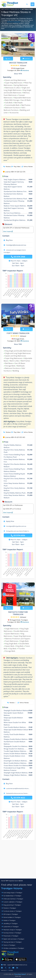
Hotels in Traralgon (9, 920)
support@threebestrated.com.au (17, 965)
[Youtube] (13, 968)
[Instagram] (9, 968)
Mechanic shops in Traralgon (12, 930)
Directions (25, 70)
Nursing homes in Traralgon (12, 933)
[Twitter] (5, 968)
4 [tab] (19, 324)
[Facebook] (2, 968)
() (23, 65)
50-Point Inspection (13, 22)
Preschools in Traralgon (10, 936)
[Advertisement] (18, 860)
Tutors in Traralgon (9, 945)
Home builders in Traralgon (12, 917)
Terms (11, 970)
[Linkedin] (17, 968)
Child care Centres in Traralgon (13, 899)
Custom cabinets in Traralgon (12, 902)
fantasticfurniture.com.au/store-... (17, 793)
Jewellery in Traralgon (10, 923)
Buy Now (9, 240)
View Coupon (7, 231)
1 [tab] (14, 324)
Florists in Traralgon (9, 908)
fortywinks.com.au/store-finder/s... (18, 531)
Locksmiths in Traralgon (11, 926)
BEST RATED (4, 9)
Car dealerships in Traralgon (12, 896)
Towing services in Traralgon (12, 942)
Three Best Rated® (20, 974)
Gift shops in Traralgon (10, 914)
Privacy (4, 970)
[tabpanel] (18, 46)
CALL (8, 58)
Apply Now (10, 521)
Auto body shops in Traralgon (12, 893)
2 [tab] (18, 603)
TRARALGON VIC (15, 9)
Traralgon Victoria (11, 888)
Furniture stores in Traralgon (12, 911)
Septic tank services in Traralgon (13, 939)
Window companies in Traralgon (13, 948)
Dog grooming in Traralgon (12, 905)
